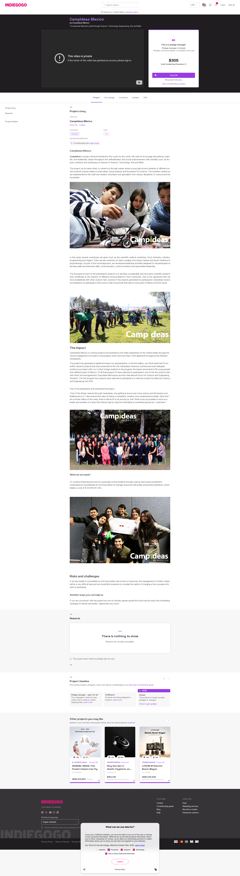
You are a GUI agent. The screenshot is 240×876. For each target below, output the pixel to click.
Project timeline (11, 121)
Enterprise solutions (191, 813)
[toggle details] (100, 782)
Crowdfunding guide (145, 685)
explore (131, 723)
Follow (173, 75)
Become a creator (190, 809)
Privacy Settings (78, 842)
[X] (46, 812)
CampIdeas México (81, 23)
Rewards (8, 113)
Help (130, 685)
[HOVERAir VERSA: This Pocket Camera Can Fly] (85, 742)
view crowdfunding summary (174, 84)
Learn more (88, 702)
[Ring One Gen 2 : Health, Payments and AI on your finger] (120, 742)
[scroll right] (168, 720)
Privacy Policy (47, 842)
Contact (160, 803)
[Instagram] (54, 812)
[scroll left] (164, 679)
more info (74, 125)
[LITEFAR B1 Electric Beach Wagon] (155, 742)
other (106, 134)
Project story (10, 108)
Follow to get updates (148, 704)
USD (193, 5)
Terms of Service (62, 842)
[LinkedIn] (58, 812)
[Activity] (216, 4)
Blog (158, 809)
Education (74, 134)
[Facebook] (42, 812)
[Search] (105, 4)
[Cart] (210, 4)
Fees (185, 803)
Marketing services (190, 806)
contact (82, 125)
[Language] (204, 5)
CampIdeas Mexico (87, 19)
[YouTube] (50, 812)
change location (131, 12)
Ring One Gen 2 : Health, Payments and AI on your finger (119, 769)
